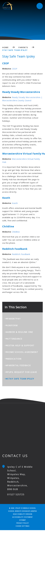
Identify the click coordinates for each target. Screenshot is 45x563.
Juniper (34, 511)
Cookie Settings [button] (22, 526)
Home (5, 47)
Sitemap (22, 520)
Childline (16, 231)
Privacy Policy (22, 523)
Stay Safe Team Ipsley (15, 50)
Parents (23, 47)
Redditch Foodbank (21, 254)
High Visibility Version (22, 514)
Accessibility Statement (22, 517)
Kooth (15, 203)
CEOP (14, 68)
